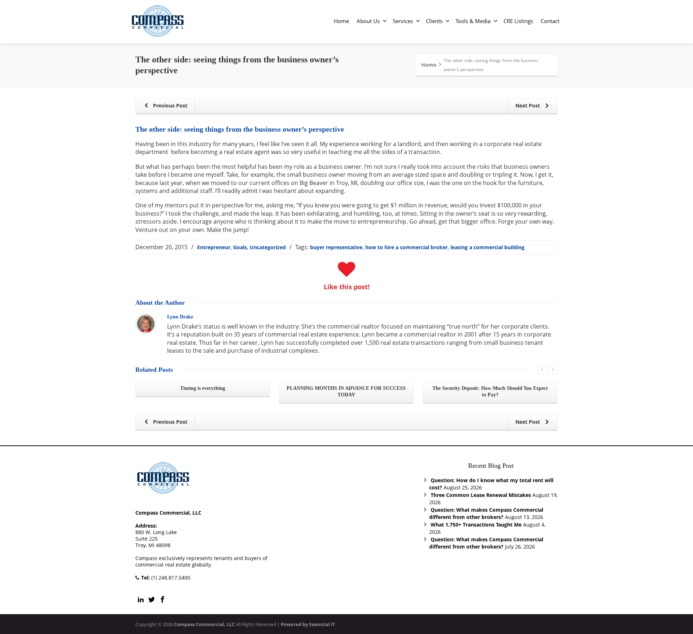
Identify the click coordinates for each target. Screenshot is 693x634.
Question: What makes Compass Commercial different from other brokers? (486, 513)
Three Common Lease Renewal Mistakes (481, 495)
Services (403, 21)
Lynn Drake (180, 317)
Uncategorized (268, 247)
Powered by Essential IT (308, 624)
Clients (434, 21)
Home (341, 21)
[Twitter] (151, 599)
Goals (240, 247)
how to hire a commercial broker (406, 247)
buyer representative (336, 247)
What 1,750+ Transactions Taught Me (476, 524)
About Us (368, 21)
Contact (550, 21)
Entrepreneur (213, 247)
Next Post (528, 105)
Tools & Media (473, 21)
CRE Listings (518, 21)
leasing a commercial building (487, 247)
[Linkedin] (140, 599)
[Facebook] (162, 599)
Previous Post (169, 105)
